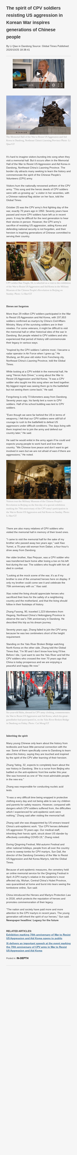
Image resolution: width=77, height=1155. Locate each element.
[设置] (53, 85)
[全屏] (60, 85)
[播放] (16, 85)
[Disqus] (38, 1014)
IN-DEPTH (22, 958)
